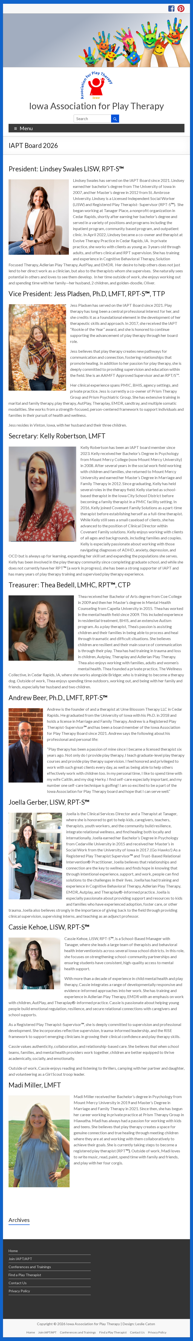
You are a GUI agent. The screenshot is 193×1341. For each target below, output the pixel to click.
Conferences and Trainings (30, 1267)
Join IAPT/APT (20, 1259)
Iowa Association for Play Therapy (96, 105)
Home (13, 1251)
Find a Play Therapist (25, 1275)
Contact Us (18, 1283)
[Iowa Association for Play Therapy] (96, 16)
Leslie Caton (145, 1324)
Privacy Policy (19, 1291)
